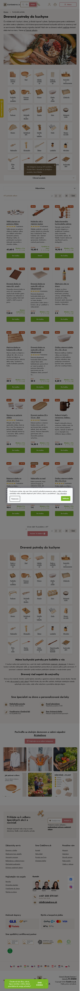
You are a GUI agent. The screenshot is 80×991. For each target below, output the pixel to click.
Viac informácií (62, 493)
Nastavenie (14, 499)
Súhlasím (66, 498)
